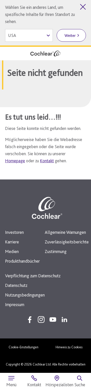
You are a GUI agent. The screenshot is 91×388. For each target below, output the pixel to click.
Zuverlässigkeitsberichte (67, 241)
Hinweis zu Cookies (69, 347)
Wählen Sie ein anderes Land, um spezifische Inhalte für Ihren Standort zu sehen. (40, 14)
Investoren (14, 232)
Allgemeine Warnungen (65, 232)
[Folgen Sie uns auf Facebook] (29, 319)
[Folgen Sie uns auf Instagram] (41, 319)
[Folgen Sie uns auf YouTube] (53, 319)
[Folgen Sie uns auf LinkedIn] (64, 319)
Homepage (15, 160)
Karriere (12, 241)
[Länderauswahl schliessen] (83, 7)
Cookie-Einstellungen (23, 347)
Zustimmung (55, 251)
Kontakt (47, 160)
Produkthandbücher (22, 261)
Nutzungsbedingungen (25, 295)
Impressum (14, 304)
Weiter (70, 35)
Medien (12, 251)
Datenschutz (16, 285)
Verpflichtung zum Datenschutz (32, 275)
